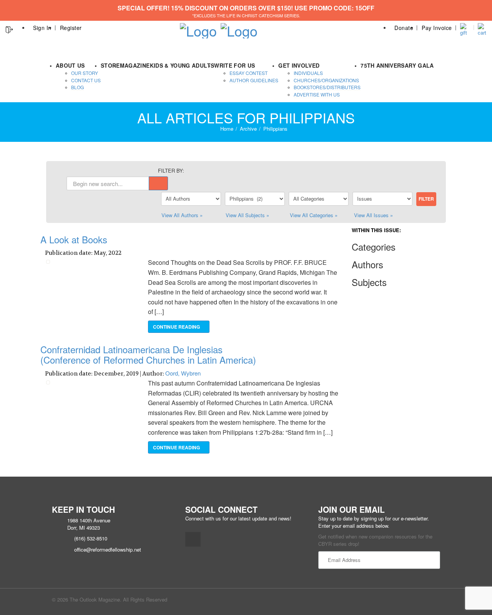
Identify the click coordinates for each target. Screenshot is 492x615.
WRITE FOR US (234, 65)
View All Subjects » (247, 215)
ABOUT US (70, 65)
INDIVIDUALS (308, 73)
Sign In (42, 28)
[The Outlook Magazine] (198, 28)
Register (71, 28)
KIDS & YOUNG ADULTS (182, 65)
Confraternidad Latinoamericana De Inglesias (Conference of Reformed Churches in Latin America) (148, 354)
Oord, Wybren (183, 373)
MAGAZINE (135, 65)
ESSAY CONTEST (248, 73)
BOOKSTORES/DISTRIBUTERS (327, 87)
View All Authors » (182, 215)
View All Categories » (313, 215)
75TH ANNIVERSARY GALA (397, 65)
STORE (110, 65)
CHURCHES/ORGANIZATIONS (326, 80)
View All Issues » (373, 215)
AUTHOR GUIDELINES (253, 80)
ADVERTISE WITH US (317, 94)
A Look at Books (73, 239)
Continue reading (177, 326)
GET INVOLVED (298, 65)
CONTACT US (86, 80)
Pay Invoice (437, 28)
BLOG (77, 87)
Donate (403, 28)
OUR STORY (84, 73)
